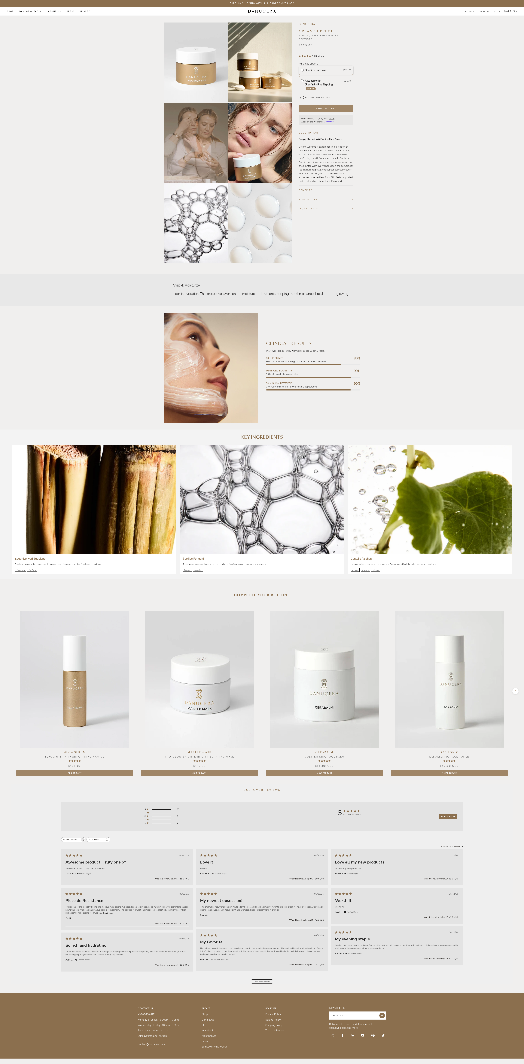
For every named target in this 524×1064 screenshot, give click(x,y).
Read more (108, 913)
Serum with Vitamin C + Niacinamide (75, 756)
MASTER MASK (200, 752)
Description (308, 132)
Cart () (510, 11)
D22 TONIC (449, 752)
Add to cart (75, 773)
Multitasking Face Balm (324, 756)
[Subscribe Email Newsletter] (382, 1015)
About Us (54, 11)
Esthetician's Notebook (214, 1046)
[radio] (302, 70)
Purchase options (308, 63)
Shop (10, 11)
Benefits (306, 190)
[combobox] (452, 846)
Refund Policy (273, 1019)
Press (71, 11)
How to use (308, 199)
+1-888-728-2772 (147, 1014)
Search (484, 11)
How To (85, 11)
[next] (515, 691)
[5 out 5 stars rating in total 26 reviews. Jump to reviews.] (75, 761)
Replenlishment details (317, 97)
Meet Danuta (209, 1035)
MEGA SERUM (74, 752)
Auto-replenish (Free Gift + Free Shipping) (319, 84)
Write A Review (448, 816)
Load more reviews (262, 981)
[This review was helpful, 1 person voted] (450, 958)
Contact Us (208, 1019)
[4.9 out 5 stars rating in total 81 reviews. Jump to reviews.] (324, 761)
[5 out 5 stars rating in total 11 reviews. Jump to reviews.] (199, 761)
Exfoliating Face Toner (449, 756)
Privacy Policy (273, 1014)
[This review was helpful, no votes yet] (181, 878)
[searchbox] (70, 839)
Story (205, 1024)
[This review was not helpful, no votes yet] (186, 878)
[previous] (8, 691)
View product (324, 773)
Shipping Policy (274, 1024)
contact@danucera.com (151, 1044)
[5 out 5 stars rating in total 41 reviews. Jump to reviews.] (449, 761)
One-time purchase (315, 70)
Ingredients (308, 208)
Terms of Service (274, 1030)
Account (470, 11)
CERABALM (324, 752)
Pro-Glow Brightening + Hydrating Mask (199, 756)
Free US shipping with (262, 3)
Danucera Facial (30, 11)
